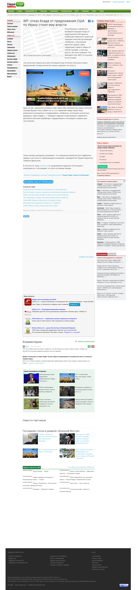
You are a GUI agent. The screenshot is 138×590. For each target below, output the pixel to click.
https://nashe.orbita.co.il (51, 579)
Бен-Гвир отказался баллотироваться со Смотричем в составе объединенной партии (109, 209)
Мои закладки (12, 73)
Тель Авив (56, 15)
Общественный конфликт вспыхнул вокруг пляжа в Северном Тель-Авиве (84, 402)
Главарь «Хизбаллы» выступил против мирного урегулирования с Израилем (110, 122)
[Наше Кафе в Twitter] (92, 21)
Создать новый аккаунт (36, 363)
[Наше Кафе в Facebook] (89, 21)
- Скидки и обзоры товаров (59, 565)
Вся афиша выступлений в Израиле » (81, 467)
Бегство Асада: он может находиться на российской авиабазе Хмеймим (49, 192)
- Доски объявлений (56, 558)
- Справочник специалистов (18, 562)
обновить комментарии (86, 341)
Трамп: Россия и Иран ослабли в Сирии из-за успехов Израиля (45, 195)
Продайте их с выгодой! (72, 332)
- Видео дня (12, 558)
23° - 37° (119, 15)
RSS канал (10, 32)
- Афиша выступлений (57, 560)
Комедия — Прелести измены (43, 489)
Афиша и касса (12, 50)
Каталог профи (12, 59)
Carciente (100, 208)
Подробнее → (74, 304)
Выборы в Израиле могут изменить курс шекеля (115, 65)
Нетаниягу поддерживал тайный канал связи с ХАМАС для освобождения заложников (115, 75)
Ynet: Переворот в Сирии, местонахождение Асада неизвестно (45, 197)
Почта (9, 41)
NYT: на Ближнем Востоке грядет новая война (83, 377)
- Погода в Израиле (56, 562)
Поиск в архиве (12, 26)
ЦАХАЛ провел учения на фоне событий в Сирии (40, 205)
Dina (98, 223)
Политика (43, 11)
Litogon (99, 184)
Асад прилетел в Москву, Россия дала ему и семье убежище (45, 189)
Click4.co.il (11, 53)
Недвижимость (12, 67)
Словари (10, 38)
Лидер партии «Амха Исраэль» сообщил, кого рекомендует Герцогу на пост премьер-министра (110, 267)
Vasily (99, 234)
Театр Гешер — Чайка (40, 471)
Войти (128, 1)
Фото (77, 11)
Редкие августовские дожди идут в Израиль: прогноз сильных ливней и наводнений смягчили (116, 43)
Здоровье (85, 11)
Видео (9, 76)
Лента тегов (11, 29)
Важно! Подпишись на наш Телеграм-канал (56, 175)
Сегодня (10, 23)
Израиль (11, 11)
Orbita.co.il (11, 35)
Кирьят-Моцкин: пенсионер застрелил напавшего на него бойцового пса (111, 281)
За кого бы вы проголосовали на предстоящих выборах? (109, 147)
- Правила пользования (99, 567)
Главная (10, 20)
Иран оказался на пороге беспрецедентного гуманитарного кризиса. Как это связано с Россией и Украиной (84, 454)
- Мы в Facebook (97, 560)
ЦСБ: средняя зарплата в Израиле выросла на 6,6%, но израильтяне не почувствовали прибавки (116, 55)
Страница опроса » (104, 175)
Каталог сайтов (12, 62)
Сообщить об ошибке (86, 257)
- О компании (96, 556)
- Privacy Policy (96, 565)
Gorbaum (100, 242)
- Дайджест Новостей (16, 560)
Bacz (27, 346)
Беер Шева (109, 15)
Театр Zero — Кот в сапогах (79, 483)
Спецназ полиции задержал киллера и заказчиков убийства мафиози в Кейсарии (110, 274)
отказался (44, 166)
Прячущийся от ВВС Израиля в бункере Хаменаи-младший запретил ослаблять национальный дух (82, 438)
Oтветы (9, 65)
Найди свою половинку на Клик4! (44, 299)
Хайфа (72, 15)
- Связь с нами (96, 558)
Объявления (11, 56)
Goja (98, 229)
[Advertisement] (58, 138)
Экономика (54, 11)
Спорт (94, 11)
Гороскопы (11, 47)
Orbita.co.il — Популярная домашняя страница (48, 309)
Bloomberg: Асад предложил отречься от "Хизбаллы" (42, 203)
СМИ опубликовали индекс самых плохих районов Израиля (47, 389)
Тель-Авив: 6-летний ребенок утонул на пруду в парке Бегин (115, 109)
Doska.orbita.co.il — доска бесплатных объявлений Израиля (53, 328)
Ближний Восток (31, 11)
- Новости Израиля (14, 556)
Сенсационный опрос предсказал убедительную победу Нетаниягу (109, 261)
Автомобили (11, 70)
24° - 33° (66, 15)
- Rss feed (94, 562)
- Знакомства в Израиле (58, 556)
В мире (19, 11)
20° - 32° (102, 15)
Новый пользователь (119, 1)
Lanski (99, 203)
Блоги (102, 11)
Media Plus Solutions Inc (37, 585)
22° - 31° (82, 15)
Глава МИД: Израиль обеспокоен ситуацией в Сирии (42, 200)
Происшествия (66, 11)
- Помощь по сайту (98, 569)
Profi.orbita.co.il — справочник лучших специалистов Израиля (54, 318)
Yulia (99, 214)
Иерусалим (90, 15)
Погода (48, 15)
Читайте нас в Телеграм (38, 181)
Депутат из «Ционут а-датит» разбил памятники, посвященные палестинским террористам (110, 295)
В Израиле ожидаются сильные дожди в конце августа (83, 389)
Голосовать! (102, 166)
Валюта (31, 15)
